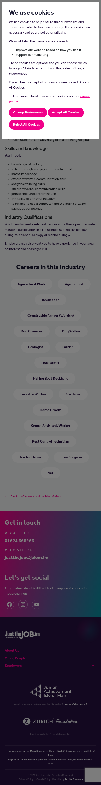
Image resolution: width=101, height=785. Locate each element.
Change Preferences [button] (28, 112)
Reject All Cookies (26, 125)
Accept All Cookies (66, 112)
